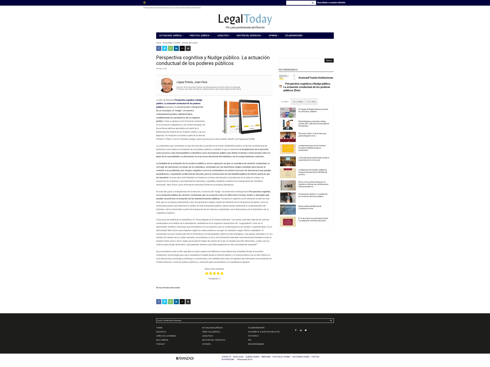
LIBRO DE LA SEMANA (166, 335)
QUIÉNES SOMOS (253, 357)
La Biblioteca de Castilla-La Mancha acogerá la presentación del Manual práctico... (312, 172)
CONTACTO (226, 357)
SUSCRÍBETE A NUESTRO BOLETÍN (263, 331)
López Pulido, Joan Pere (192, 82)
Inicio (158, 43)
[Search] (313, 3)
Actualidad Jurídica (171, 43)
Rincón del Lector (190, 43)
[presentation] (285, 101)
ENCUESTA (161, 331)
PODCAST (160, 344)
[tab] (285, 101)
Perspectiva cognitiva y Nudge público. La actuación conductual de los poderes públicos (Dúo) (307, 87)
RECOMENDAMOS (256, 344)
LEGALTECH (207, 335)
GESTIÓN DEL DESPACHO (213, 340)
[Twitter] (164, 48)
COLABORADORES (256, 327)
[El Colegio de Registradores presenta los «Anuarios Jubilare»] (288, 113)
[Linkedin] (176, 48)
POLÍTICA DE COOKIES (281, 357)
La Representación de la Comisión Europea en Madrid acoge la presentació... (312, 148)
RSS (249, 340)
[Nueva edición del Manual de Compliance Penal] (288, 210)
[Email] (182, 48)
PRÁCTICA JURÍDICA (211, 331)
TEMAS (159, 327)
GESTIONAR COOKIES (301, 357)
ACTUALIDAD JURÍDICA (212, 327)
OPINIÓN (206, 344)
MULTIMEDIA (162, 340)
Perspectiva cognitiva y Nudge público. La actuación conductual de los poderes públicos (179, 103)
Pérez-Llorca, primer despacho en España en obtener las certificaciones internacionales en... (313, 184)
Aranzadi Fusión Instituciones (315, 77)
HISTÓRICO (253, 335)
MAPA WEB (266, 357)
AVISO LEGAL (238, 357)
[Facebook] (158, 48)
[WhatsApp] (170, 48)
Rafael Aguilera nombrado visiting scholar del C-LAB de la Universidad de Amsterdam (313, 123)
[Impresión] (188, 48)
